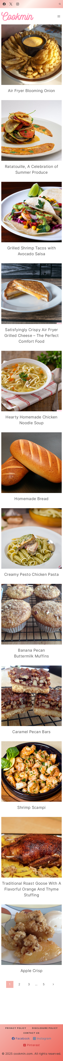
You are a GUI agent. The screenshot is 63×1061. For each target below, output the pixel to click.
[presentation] (31, 54)
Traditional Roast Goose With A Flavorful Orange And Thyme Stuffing (31, 889)
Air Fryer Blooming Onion (31, 90)
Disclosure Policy (45, 1028)
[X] (11, 4)
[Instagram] (18, 4)
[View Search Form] (60, 4)
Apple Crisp (32, 970)
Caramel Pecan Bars (31, 731)
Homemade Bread (31, 498)
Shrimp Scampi (31, 807)
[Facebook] (4, 4)
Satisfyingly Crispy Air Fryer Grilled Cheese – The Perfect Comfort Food (31, 335)
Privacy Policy (15, 1028)
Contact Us (31, 1033)
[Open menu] (59, 16)
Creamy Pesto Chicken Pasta (31, 574)
